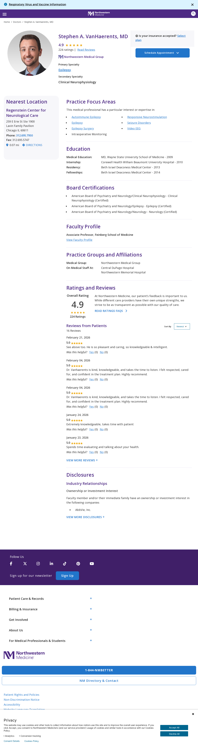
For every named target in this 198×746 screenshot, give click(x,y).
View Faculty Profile (79, 240)
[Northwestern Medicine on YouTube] (96, 565)
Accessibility (12, 704)
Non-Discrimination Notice (21, 699)
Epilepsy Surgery (83, 128)
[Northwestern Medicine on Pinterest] (83, 565)
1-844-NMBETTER (99, 670)
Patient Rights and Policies (21, 694)
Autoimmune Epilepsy (86, 117)
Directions (34, 145)
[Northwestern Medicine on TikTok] (69, 565)
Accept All (174, 727)
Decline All (174, 734)
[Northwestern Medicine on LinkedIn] (56, 565)
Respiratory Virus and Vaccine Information (37, 4)
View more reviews (80, 460)
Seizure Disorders (139, 123)
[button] (4, 13)
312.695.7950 (24, 135)
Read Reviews (86, 50)
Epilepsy (64, 70)
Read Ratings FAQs (109, 311)
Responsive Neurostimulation (147, 117)
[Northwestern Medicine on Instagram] (43, 565)
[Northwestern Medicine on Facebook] (16, 565)
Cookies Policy (31, 741)
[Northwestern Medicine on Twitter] (30, 565)
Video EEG (134, 128)
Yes (91, 352)
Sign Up (67, 576)
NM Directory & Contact (99, 681)
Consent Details (11, 741)
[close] (192, 4)
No (102, 352)
